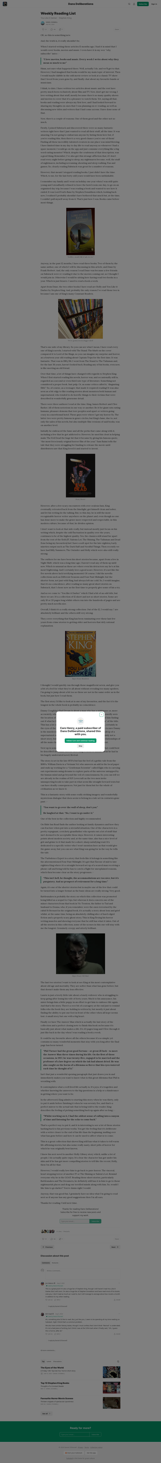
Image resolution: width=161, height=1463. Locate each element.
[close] (101, 714)
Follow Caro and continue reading (80, 741)
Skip (80, 746)
